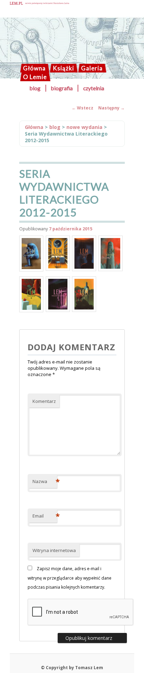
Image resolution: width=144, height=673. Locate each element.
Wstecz (82, 108)
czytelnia (93, 88)
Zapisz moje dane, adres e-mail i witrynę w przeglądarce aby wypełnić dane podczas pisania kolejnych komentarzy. (69, 578)
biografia (62, 88)
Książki (63, 68)
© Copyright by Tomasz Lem (72, 668)
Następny (111, 108)
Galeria (92, 68)
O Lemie (35, 77)
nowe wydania (84, 127)
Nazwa (45, 481)
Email (45, 516)
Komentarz (44, 401)
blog (35, 88)
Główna (34, 68)
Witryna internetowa (54, 550)
